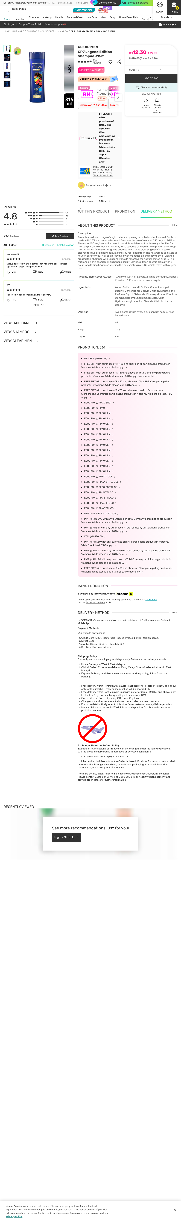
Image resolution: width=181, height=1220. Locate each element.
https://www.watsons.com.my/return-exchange (144, 773)
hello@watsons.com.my (152, 776)
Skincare (34, 17)
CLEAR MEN (88, 47)
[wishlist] (110, 61)
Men (103, 17)
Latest (12, 245)
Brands (165, 17)
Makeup (47, 17)
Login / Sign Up (64, 837)
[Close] (175, 1210)
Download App (65, 3)
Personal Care (75, 17)
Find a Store (82, 3)
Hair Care (91, 17)
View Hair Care (17, 323)
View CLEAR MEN (18, 341)
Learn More (151, 599)
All (5, 245)
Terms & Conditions (103, 175)
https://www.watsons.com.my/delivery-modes (147, 704)
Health (59, 17)
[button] (174, 7)
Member (20, 19)
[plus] (171, 70)
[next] (150, 17)
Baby (112, 17)
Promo (7, 19)
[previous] (80, 207)
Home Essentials (128, 17)
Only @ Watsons (150, 19)
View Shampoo (17, 332)
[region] (90, 1210)
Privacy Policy (14, 1216)
